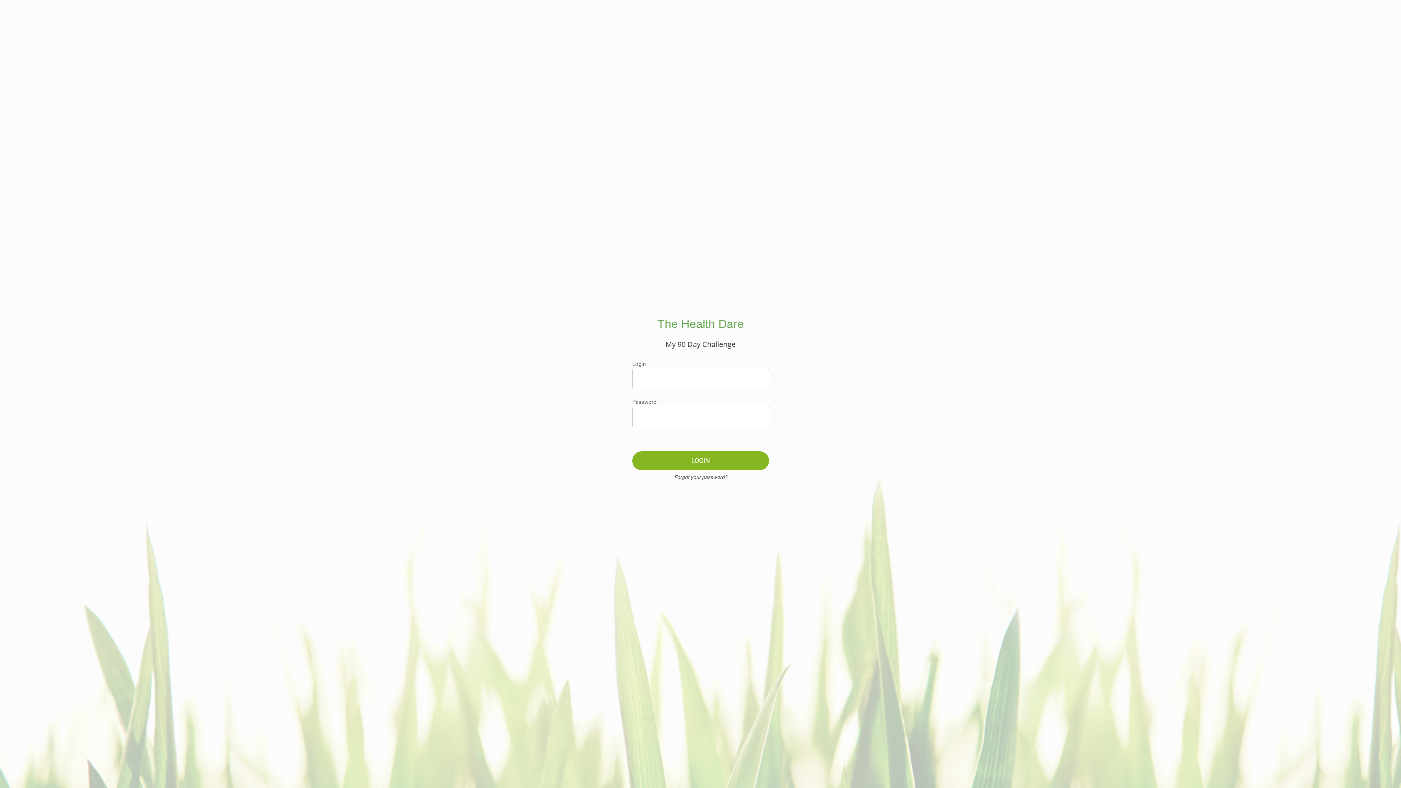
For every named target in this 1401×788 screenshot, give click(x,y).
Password (644, 402)
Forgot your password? (700, 477)
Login (639, 364)
